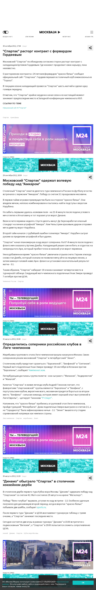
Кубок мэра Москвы (31, 533)
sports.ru (41, 507)
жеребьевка (27, 418)
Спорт (24, 46)
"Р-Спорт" (46, 398)
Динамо (12, 533)
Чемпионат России (9, 281)
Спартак (6, 117)
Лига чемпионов (8, 418)
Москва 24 (48, 32)
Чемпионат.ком (36, 370)
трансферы (14, 117)
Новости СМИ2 (8, 157)
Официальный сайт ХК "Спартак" (14, 108)
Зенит (36, 418)
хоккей (5, 533)
